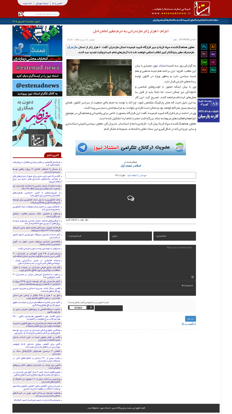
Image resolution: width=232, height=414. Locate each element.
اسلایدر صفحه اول (131, 165)
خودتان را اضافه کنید (137, 175)
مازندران (72, 47)
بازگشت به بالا (189, 323)
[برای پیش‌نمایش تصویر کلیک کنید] (99, 77)
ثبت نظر (190, 319)
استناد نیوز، (159, 65)
